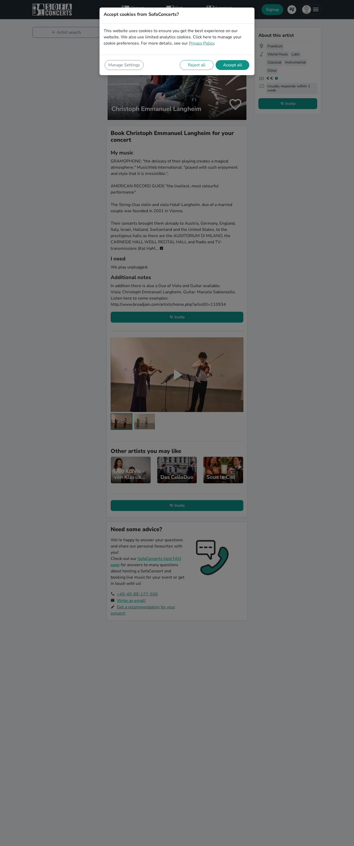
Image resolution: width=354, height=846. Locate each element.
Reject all (197, 65)
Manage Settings (124, 65)
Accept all (232, 65)
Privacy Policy (201, 43)
